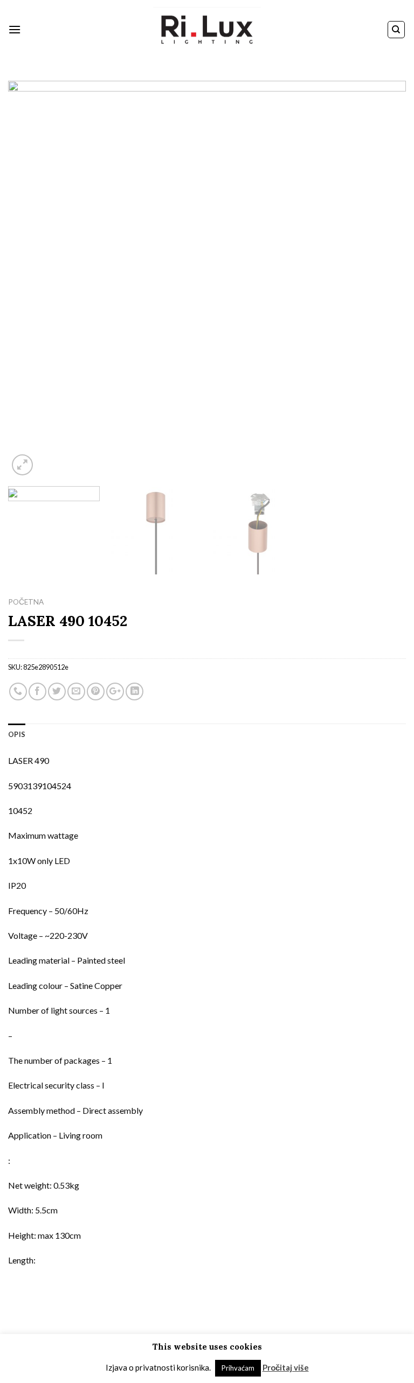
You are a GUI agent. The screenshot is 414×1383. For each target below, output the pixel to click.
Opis (16, 734)
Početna (26, 602)
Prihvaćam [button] (238, 1368)
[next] (384, 279)
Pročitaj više (286, 1367)
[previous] (29, 279)
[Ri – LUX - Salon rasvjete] (207, 30)
